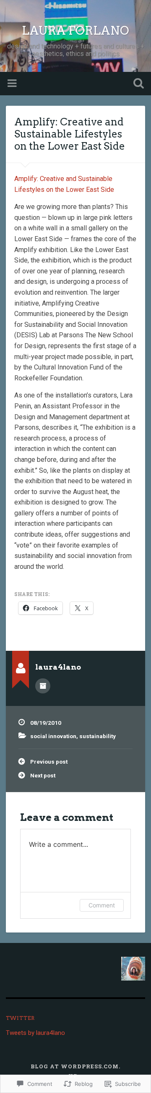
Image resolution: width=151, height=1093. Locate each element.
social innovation (53, 736)
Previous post (49, 761)
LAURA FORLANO (75, 30)
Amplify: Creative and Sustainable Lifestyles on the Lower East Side (69, 134)
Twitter (20, 1018)
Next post (42, 775)
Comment (102, 905)
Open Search (136, 84)
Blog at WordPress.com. (75, 1066)
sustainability (97, 736)
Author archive (42, 685)
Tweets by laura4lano (35, 1033)
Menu (13, 83)
